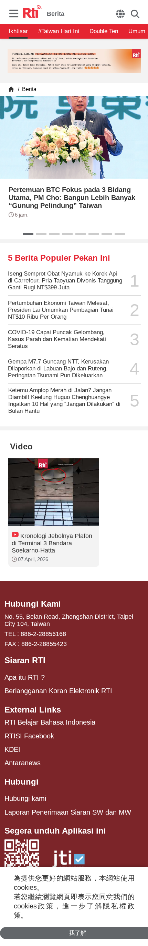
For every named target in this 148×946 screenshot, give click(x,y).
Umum (136, 31)
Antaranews (22, 763)
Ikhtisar (18, 31)
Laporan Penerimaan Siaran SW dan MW (67, 812)
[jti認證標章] (68, 862)
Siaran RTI (24, 660)
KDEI (12, 749)
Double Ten (103, 31)
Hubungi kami (25, 798)
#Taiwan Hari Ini (58, 31)
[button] (28, 234)
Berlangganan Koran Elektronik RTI (58, 691)
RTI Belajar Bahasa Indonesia (49, 722)
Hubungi (21, 781)
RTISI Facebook (29, 736)
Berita (28, 89)
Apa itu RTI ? (24, 677)
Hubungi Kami (32, 603)
